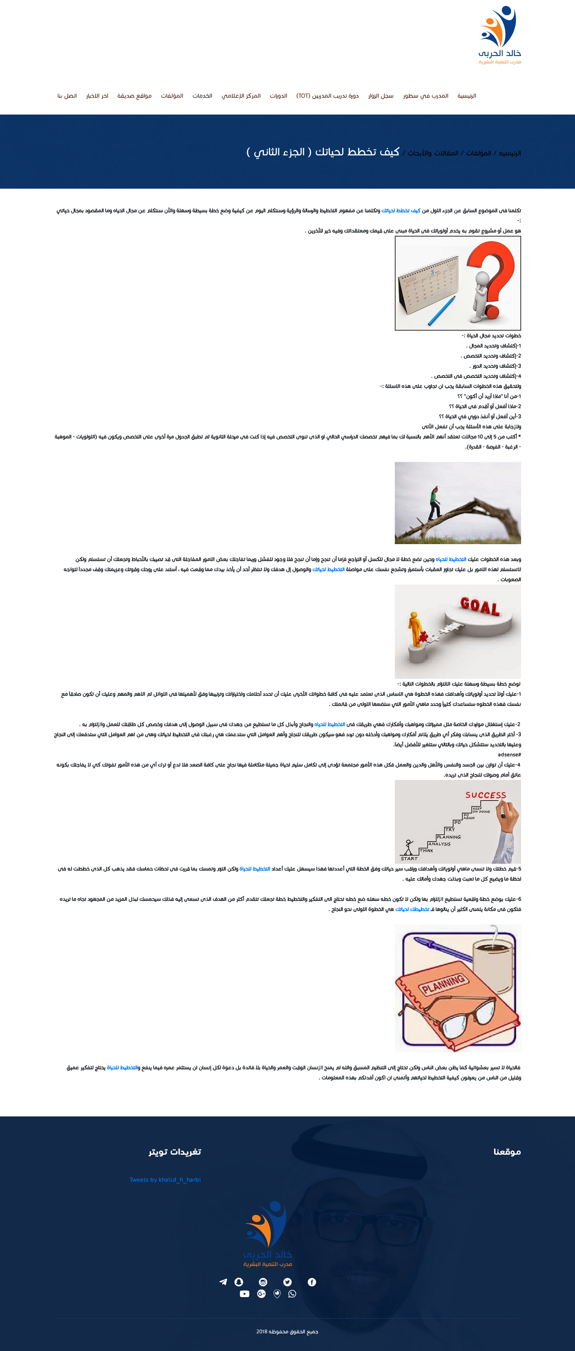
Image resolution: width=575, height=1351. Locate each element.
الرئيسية (467, 95)
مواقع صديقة (134, 95)
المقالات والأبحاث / (429, 153)
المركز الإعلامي (241, 95)
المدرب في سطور (425, 95)
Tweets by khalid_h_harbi (165, 1179)
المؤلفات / (474, 153)
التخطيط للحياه (451, 559)
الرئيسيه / (506, 153)
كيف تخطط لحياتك (401, 210)
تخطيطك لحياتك (412, 909)
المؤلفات (172, 95)
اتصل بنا (67, 95)
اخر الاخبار (97, 95)
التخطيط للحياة (255, 868)
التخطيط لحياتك (328, 569)
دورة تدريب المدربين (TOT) (327, 95)
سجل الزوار (381, 95)
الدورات (278, 95)
